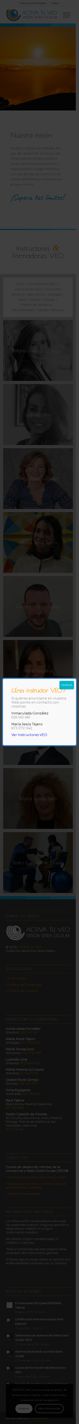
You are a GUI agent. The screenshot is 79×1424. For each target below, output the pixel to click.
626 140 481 (20, 717)
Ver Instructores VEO (29, 735)
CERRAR (66, 685)
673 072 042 (21, 728)
